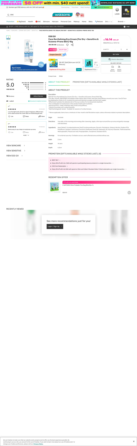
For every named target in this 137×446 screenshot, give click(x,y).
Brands (120, 21)
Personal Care (66, 21)
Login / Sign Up (53, 226)
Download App (65, 7)
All (7, 101)
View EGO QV (12, 156)
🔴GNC (38, 21)
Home (84, 21)
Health (30, 21)
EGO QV (52, 36)
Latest (12, 101)
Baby (91, 21)
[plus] (126, 50)
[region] (68, 441)
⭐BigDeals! (21, 21)
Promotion (10, 21)
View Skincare (13, 146)
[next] (111, 21)
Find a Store (75, 7)
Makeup (77, 21)
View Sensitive (14, 151)
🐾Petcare (99, 21)
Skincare (46, 21)
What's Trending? (85, 7)
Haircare (55, 21)
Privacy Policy (38, 444)
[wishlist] (67, 44)
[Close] (134, 441)
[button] (126, 11)
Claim (79, 69)
